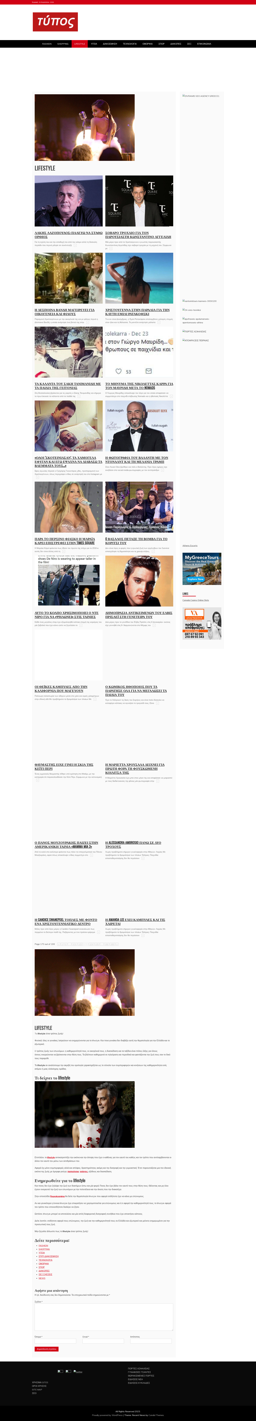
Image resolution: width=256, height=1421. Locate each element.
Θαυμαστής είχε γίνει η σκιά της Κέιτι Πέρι (64, 766)
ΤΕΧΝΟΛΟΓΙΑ (130, 43)
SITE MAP (37, 1389)
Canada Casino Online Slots (196, 600)
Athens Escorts (190, 545)
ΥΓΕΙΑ (94, 43)
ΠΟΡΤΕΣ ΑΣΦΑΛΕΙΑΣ (139, 1368)
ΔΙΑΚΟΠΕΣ (175, 43)
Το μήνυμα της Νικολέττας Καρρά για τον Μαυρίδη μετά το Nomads (139, 385)
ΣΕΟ (34, 1393)
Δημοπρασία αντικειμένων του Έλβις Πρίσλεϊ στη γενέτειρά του (138, 614)
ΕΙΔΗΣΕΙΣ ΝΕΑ (135, 1379)
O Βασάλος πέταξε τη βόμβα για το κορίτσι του (136, 540)
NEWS (42, 1278)
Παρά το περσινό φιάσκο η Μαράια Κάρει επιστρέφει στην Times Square (65, 540)
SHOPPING (62, 43)
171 (74, 944)
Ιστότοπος (135, 1336)
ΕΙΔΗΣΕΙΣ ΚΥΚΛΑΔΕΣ (139, 1383)
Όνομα (38, 1336)
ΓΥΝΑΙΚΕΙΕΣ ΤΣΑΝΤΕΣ (139, 1372)
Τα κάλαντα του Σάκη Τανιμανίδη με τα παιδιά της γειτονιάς (68, 385)
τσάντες (84, 1171)
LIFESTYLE (79, 43)
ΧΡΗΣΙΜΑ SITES (40, 1382)
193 (112, 944)
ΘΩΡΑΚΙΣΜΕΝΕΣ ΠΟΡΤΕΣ (141, 1375)
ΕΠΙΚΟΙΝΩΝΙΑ (204, 43)
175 (97, 944)
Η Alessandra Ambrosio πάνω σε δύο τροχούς (133, 844)
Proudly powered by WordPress (107, 1415)
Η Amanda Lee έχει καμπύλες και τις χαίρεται (135, 921)
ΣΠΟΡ (162, 43)
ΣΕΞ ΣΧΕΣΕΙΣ (45, 1274)
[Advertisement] (128, 67)
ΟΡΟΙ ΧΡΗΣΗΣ (39, 1386)
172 (80, 944)
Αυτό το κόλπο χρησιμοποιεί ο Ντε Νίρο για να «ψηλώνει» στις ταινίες (67, 614)
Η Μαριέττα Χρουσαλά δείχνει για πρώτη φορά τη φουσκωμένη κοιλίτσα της (135, 768)
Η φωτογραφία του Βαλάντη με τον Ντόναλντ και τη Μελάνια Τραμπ (136, 459)
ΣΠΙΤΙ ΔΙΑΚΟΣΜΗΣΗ (49, 1256)
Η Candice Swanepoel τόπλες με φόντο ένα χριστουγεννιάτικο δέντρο (66, 921)
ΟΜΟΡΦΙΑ (148, 43)
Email (86, 1336)
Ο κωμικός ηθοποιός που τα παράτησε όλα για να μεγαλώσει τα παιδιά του (136, 690)
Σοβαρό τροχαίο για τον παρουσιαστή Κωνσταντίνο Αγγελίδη (138, 234)
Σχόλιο (39, 1301)
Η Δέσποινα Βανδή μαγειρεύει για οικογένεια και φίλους (65, 311)
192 (106, 944)
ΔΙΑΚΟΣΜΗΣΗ (110, 43)
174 (91, 944)
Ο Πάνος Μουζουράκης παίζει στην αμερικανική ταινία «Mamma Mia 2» (66, 844)
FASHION (46, 43)
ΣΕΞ (189, 43)
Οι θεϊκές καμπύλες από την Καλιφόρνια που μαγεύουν (61, 688)
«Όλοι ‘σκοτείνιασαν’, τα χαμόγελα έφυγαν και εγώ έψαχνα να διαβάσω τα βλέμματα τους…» (68, 461)
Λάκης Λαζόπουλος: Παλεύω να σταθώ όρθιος (69, 234)
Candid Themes (156, 1415)
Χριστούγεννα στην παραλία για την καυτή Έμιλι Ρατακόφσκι (137, 311)
